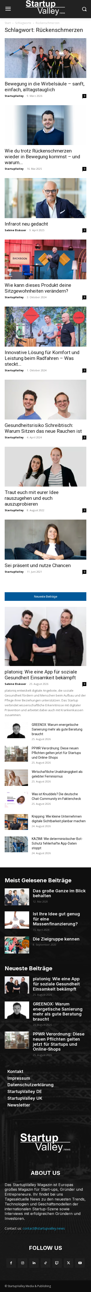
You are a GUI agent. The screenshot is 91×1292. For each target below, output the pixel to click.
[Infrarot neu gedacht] (45, 198)
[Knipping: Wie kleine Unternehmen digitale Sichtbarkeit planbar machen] (16, 822)
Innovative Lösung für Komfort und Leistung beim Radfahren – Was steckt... (42, 358)
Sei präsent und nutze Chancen (38, 565)
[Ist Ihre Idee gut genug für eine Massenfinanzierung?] (17, 920)
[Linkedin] (33, 1263)
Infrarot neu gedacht (26, 224)
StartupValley (14, 96)
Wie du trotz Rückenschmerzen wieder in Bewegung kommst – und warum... (42, 156)
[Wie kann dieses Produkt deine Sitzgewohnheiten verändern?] (45, 259)
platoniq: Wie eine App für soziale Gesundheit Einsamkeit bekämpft (41, 674)
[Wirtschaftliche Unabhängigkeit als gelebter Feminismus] (16, 777)
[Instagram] (22, 1263)
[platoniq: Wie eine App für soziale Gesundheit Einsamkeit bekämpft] (45, 636)
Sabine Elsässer (15, 230)
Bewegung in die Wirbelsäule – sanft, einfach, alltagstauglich (44, 86)
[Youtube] (79, 1263)
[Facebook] (11, 1263)
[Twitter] (68, 1263)
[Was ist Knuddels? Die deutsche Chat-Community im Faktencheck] (16, 800)
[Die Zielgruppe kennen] (17, 945)
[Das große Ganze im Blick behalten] (17, 897)
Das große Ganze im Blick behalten (59, 893)
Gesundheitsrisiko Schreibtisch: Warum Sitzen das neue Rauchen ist (43, 428)
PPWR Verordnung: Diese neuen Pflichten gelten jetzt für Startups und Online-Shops (56, 752)
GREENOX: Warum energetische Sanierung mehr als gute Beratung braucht (57, 729)
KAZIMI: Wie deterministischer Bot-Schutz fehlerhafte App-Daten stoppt (57, 843)
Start (8, 23)
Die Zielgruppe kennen (56, 939)
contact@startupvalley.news (44, 1228)
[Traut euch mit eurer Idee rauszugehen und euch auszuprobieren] (45, 467)
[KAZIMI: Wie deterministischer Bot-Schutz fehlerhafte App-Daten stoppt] (16, 844)
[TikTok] (45, 1263)
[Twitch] (57, 1263)
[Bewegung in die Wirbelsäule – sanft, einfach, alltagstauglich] (45, 58)
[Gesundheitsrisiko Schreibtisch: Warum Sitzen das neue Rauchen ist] (45, 399)
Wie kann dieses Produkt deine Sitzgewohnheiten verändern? (38, 288)
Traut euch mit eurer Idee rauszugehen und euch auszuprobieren (32, 498)
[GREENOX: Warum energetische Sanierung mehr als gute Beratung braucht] (16, 730)
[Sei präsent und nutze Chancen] (45, 539)
